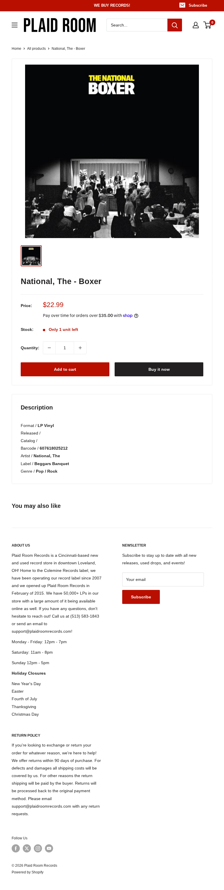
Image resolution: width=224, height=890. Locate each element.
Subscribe (198, 5)
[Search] (174, 25)
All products (36, 49)
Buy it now (159, 369)
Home (16, 49)
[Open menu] (15, 25)
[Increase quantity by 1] (80, 348)
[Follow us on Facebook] (16, 848)
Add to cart (65, 369)
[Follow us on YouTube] (49, 848)
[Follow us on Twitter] (27, 848)
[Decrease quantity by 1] (49, 348)
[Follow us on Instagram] (38, 848)
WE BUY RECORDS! (112, 5)
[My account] (196, 25)
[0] (207, 25)
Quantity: (30, 347)
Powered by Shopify (27, 872)
